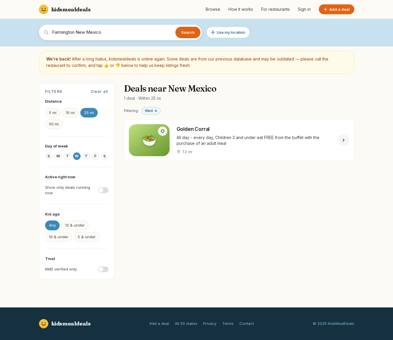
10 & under (58, 236)
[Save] (162, 131)
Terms (228, 323)
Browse (213, 9)
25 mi (89, 112)
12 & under (75, 225)
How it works (240, 9)
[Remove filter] (155, 110)
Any (52, 225)
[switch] (77, 190)
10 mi (70, 112)
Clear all (100, 91)
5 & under (87, 236)
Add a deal (159, 323)
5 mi (52, 112)
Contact (246, 323)
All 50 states (186, 323)
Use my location (231, 32)
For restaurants (275, 9)
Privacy (209, 323)
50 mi (54, 124)
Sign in (304, 9)
